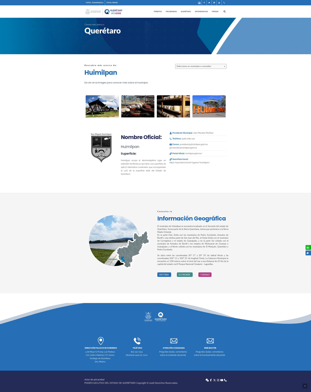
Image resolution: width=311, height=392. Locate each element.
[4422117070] (224, 2)
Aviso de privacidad (94, 379)
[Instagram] (214, 2)
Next (225, 106)
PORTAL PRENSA (112, 3)
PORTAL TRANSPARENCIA (94, 3)
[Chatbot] (199, 2)
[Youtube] (219, 2)
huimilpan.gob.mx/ (193, 153)
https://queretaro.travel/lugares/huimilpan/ (189, 162)
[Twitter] (209, 2)
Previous (82, 106)
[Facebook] (204, 2)
